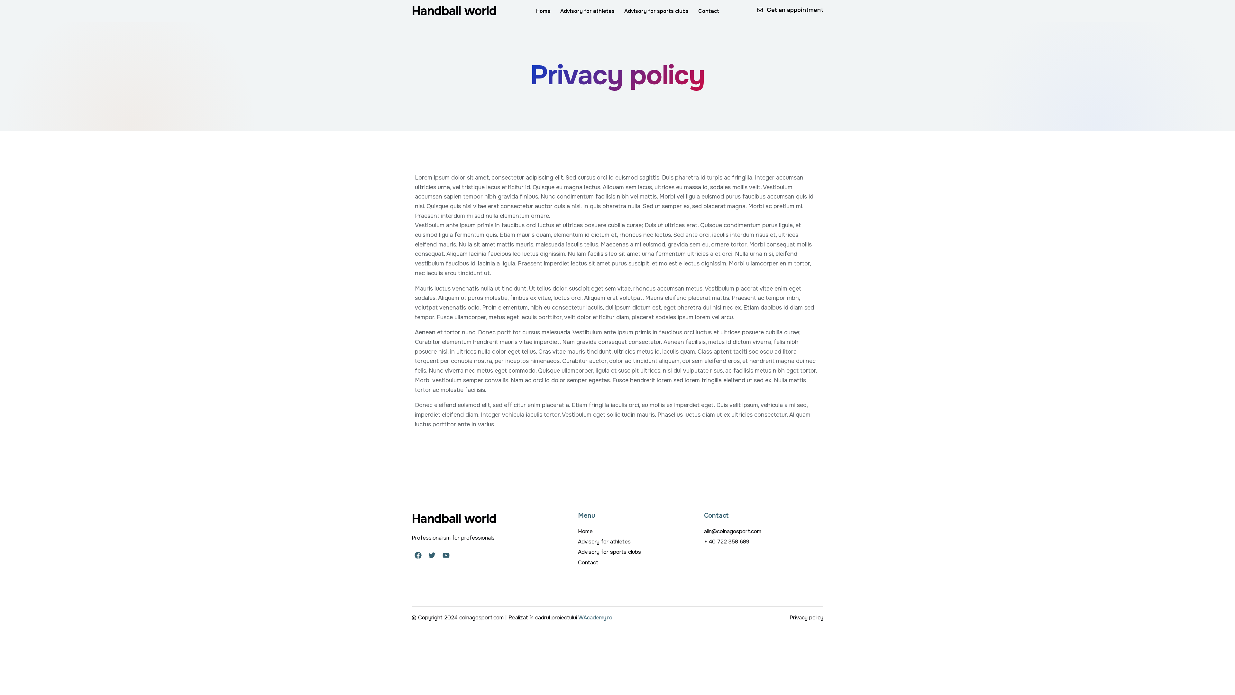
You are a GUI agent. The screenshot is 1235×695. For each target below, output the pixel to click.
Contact (708, 11)
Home (543, 11)
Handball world (454, 11)
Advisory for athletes (587, 11)
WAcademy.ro (595, 617)
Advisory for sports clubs (656, 11)
